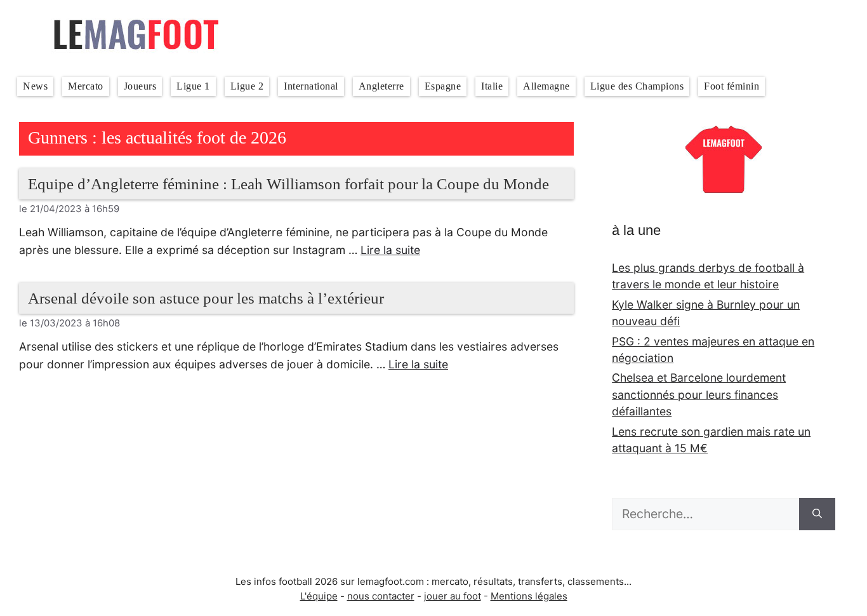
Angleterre (381, 86)
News (35, 86)
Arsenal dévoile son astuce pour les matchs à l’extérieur (206, 298)
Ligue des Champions (637, 86)
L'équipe (319, 596)
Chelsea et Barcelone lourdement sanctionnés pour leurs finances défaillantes (699, 394)
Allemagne (546, 86)
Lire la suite (390, 250)
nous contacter (380, 596)
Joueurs (140, 86)
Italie (492, 86)
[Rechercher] (817, 514)
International (311, 86)
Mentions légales (529, 596)
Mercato (85, 86)
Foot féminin (731, 86)
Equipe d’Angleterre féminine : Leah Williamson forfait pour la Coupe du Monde (288, 183)
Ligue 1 (193, 86)
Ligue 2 (247, 86)
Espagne (443, 86)
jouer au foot (452, 596)
